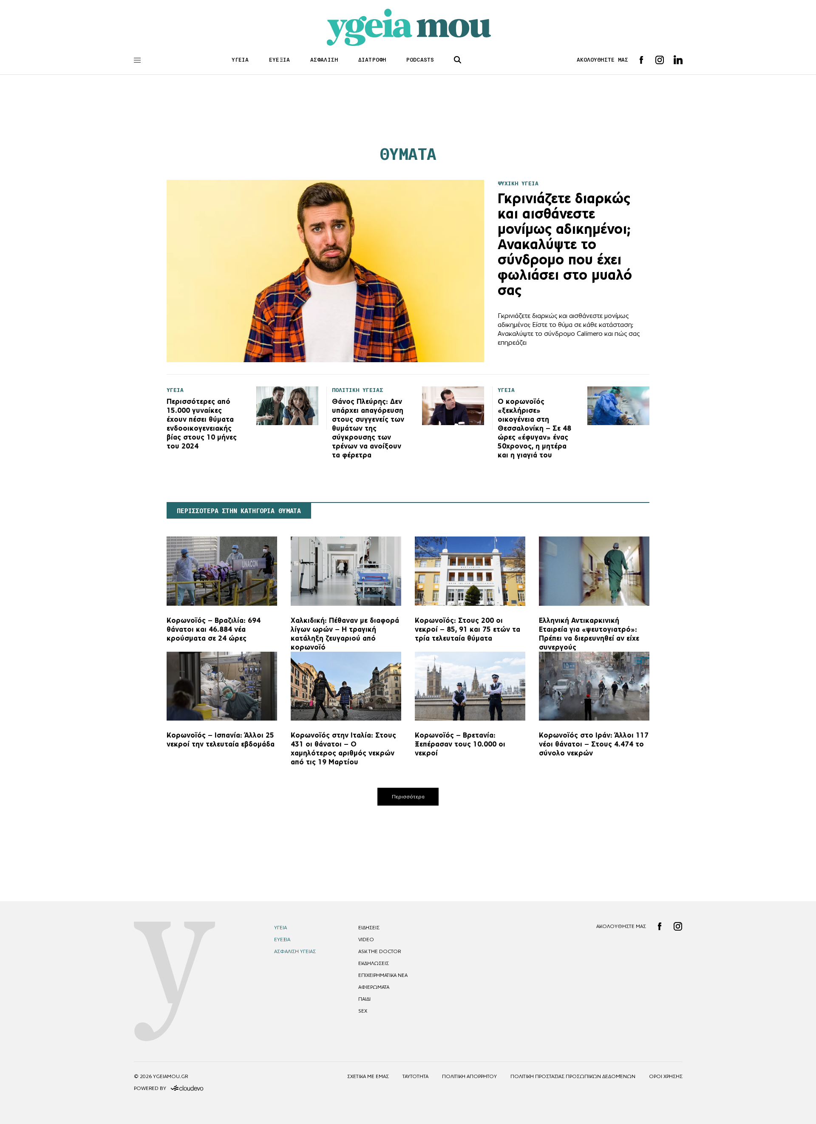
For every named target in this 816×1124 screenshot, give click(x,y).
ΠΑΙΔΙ (364, 999)
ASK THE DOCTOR (379, 951)
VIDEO (366, 939)
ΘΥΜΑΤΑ (408, 154)
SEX (362, 1011)
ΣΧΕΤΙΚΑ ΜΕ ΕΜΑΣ (368, 1076)
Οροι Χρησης (666, 1076)
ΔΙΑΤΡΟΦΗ (372, 59)
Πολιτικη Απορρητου (469, 1076)
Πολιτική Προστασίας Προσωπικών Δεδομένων (572, 1076)
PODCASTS (420, 59)
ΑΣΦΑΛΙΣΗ (324, 59)
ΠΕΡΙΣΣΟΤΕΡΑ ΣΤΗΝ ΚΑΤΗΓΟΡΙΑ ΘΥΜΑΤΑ (239, 511)
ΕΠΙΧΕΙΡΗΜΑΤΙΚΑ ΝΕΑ (383, 975)
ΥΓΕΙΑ (240, 59)
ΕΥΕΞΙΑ (279, 59)
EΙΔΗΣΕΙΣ (369, 927)
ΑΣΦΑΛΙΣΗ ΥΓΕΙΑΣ (295, 951)
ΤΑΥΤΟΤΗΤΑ (415, 1076)
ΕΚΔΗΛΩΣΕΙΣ (373, 963)
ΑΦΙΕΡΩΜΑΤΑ (373, 987)
